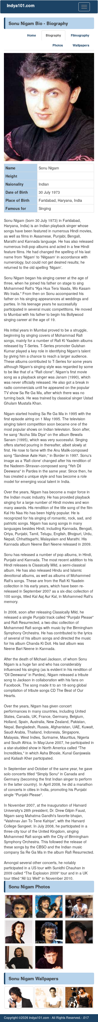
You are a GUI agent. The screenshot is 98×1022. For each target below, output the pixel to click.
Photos (58, 45)
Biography (53, 35)
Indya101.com (20, 5)
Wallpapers (81, 45)
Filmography (80, 35)
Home (31, 35)
